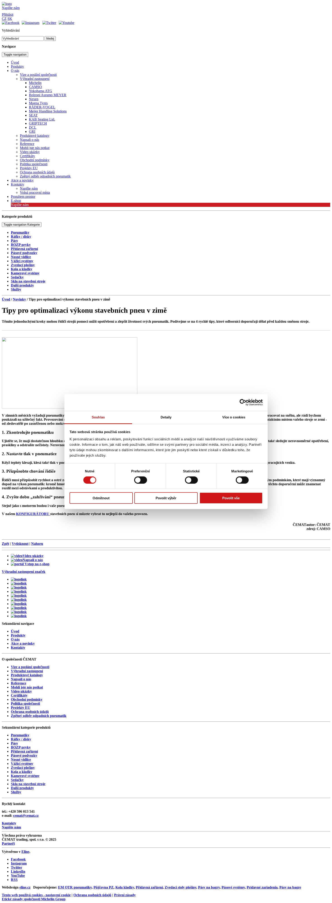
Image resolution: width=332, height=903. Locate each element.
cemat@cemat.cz (26, 815)
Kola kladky (124, 887)
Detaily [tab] (166, 417)
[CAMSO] (19, 583)
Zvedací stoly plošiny (180, 887)
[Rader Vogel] (19, 604)
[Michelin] (19, 612)
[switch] (140, 480)
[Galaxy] (19, 579)
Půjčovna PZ (104, 887)
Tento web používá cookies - (36, 895)
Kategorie (22, 224)
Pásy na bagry (209, 887)
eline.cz (24, 887)
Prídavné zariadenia (262, 887)
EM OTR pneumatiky (75, 887)
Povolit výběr (166, 498)
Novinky (19, 299)
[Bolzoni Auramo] (19, 591)
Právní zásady (125, 895)
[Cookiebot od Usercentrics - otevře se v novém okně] (243, 402)
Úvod (6, 299)
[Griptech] (19, 616)
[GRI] (19, 587)
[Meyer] (19, 595)
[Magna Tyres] (19, 600)
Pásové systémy (233, 887)
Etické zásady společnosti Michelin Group (33, 899)
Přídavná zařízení (149, 887)
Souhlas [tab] (98, 417)
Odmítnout (101, 498)
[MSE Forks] (19, 608)
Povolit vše (231, 498)
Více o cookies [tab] (233, 417)
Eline (25, 852)
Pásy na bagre (290, 887)
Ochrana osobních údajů (92, 895)
